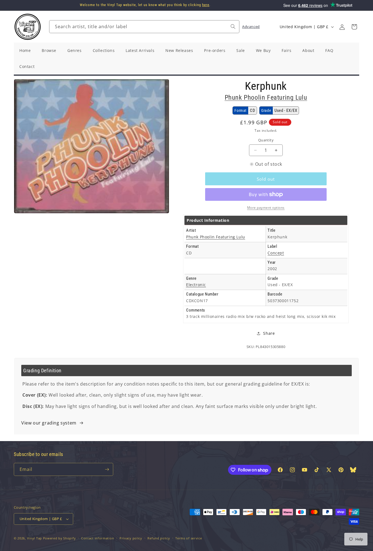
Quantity (266, 140)
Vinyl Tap (34, 538)
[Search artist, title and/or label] (233, 26)
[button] (354, 27)
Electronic (196, 284)
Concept (276, 252)
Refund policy (158, 538)
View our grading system (48, 423)
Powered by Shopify (59, 538)
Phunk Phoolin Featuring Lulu (266, 97)
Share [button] (269, 333)
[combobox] (144, 26)
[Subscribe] (107, 469)
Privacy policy (131, 538)
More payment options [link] (266, 207)
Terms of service (188, 538)
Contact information (97, 538)
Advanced (251, 26)
